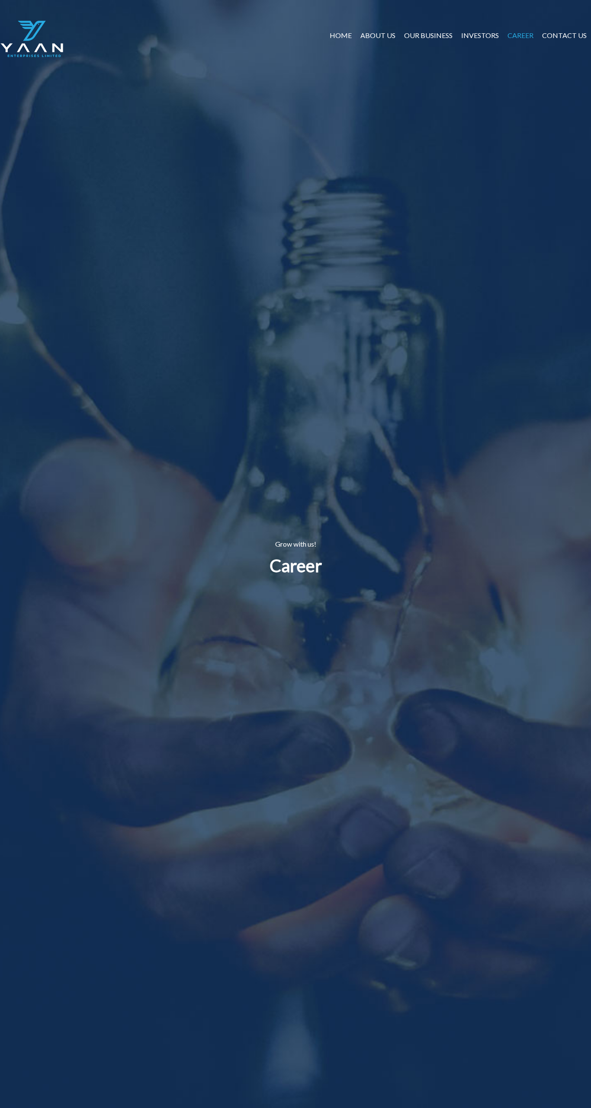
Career (520, 35)
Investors (480, 35)
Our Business (428, 35)
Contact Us (564, 35)
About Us (377, 35)
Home (341, 35)
